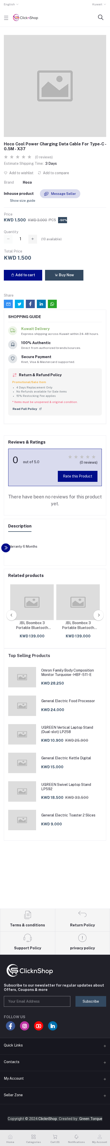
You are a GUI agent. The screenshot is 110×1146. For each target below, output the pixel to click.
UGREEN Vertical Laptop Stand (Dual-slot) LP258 (67, 729)
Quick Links (13, 1045)
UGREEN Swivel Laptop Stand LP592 (66, 787)
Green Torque (90, 1118)
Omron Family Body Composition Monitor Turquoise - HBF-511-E (67, 672)
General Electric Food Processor (68, 701)
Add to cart (25, 275)
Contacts (11, 1062)
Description (19, 526)
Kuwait (97, 4)
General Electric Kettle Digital (66, 758)
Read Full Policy (25, 409)
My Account (14, 1078)
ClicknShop (47, 1118)
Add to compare (55, 173)
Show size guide (22, 201)
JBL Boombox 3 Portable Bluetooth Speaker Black (32, 626)
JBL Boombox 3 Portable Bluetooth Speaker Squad (78, 626)
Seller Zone (13, 1095)
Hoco (27, 182)
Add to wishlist (21, 173)
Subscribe (91, 1001)
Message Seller (63, 194)
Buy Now (66, 275)
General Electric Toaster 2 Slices (68, 815)
